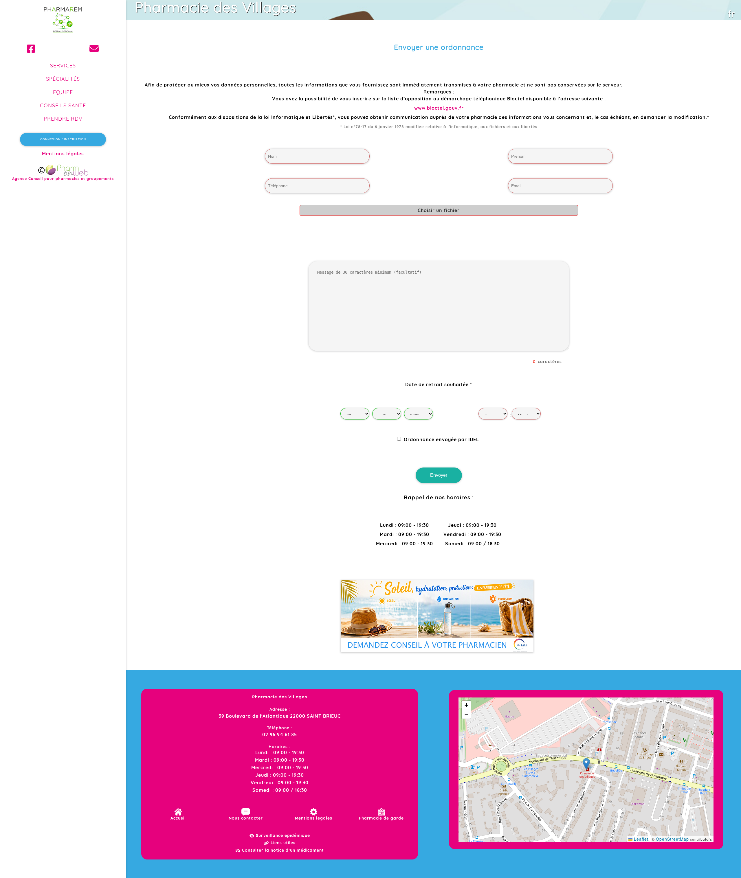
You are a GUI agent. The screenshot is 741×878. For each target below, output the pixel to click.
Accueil (178, 818)
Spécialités (63, 79)
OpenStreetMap (672, 839)
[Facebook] (31, 48)
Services (63, 65)
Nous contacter (246, 818)
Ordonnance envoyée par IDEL (441, 439)
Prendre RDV (63, 118)
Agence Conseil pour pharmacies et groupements (63, 178)
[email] (94, 48)
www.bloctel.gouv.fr (439, 108)
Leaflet (640, 839)
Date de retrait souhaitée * (438, 384)
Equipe (63, 92)
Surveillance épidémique (282, 835)
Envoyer (438, 475)
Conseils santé (63, 105)
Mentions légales (63, 154)
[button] (586, 764)
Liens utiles (282, 842)
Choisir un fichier (439, 210)
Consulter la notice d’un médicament (282, 850)
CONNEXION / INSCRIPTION (63, 139)
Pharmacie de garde (381, 818)
